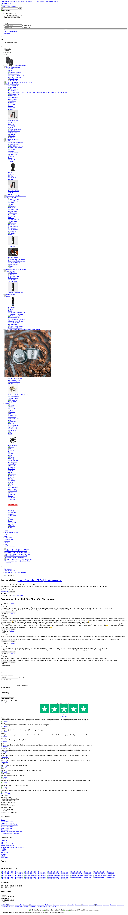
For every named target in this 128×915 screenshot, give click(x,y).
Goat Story (11, 469)
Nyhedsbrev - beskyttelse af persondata (12, 847)
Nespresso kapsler (13, 383)
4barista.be (70, 905)
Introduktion (8, 569)
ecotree (10, 448)
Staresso (10, 496)
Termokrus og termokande (16, 314)
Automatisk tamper (13, 201)
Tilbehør (13, 294)
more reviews (64, 716)
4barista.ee (113, 905)
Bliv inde (10, 17)
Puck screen (11, 214)
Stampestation (12, 228)
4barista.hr (12, 643)
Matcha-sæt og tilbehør (15, 328)
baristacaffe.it (33, 906)
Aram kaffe (11, 134)
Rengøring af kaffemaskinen (16, 261)
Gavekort (47, 1)
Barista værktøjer (21, 196)
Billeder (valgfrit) (6, 687)
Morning (10, 127)
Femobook (11, 179)
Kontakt (21, 1)
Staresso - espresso (13, 74)
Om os (3, 1)
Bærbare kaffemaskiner (21, 65)
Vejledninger (4, 857)
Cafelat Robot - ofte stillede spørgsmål (15, 551)
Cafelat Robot (12, 87)
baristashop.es (42, 906)
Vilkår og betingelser (7, 826)
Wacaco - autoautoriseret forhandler (11, 831)
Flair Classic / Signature (35, 92)
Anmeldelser (31, 1)
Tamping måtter (13, 221)
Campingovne (12, 80)
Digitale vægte (12, 211)
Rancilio (10, 109)
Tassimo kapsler (13, 398)
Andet (10, 268)
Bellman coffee (12, 96)
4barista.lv (99, 905)
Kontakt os (4, 840)
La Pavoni (11, 102)
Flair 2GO (56, 92)
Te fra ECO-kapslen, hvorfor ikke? (14, 557)
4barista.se (78, 905)
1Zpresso (11, 151)
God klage (4, 842)
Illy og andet (12, 401)
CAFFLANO (12, 430)
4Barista (10, 410)
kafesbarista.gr (15, 906)
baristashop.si (52, 906)
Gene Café (11, 465)
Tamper (10, 204)
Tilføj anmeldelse (6, 794)
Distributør (11, 208)
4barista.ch (120, 905)
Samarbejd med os (6, 828)
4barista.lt (106, 905)
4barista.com (48, 905)
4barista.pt (85, 905)
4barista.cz (12, 613)
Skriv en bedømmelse (7, 698)
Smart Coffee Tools (14, 131)
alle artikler (7, 562)
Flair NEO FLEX (47, 92)
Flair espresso (12, 90)
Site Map (3, 849)
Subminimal (11, 274)
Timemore (11, 161)
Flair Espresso (12, 462)
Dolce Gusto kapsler (14, 380)
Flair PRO (25, 92)
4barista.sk (4, 905)
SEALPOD (11, 492)
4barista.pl (33, 905)
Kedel (10, 311)
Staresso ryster (12, 281)
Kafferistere (11, 307)
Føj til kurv (12, 591)
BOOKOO (11, 423)
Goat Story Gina (13, 120)
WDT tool (11, 218)
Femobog (11, 459)
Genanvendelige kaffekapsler (31, 329)
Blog (26, 1)
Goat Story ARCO (13, 191)
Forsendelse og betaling (12, 1)
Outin (10, 70)
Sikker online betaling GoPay (9, 825)
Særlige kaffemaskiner (25, 82)
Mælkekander (12, 231)
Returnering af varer (7, 821)
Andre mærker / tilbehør (15, 292)
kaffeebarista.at (5, 906)
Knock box (11, 224)
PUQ (9, 486)
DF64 (10, 434)
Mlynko (10, 176)
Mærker (6, 403)
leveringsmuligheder (17, 595)
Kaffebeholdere (12, 324)
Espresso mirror (13, 257)
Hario (10, 194)
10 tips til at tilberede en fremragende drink (17, 554)
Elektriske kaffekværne (15, 147)
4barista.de (40, 905)
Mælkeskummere (21, 269)
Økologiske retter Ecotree (15, 321)
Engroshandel (40, 1)
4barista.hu (12, 631)
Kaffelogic (11, 524)
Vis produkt (4, 591)
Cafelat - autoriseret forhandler (10, 833)
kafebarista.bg (24, 906)
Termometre (11, 246)
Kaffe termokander (13, 317)
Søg (20, 8)
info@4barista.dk (6, 3)
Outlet (56, 1)
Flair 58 (10, 92)
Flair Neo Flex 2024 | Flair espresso (15, 572)
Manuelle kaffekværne (15, 144)
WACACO (11, 517)
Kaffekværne (18, 139)
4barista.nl (63, 905)
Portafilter (11, 235)
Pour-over (11, 124)
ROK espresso (12, 99)
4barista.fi (92, 905)
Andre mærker (12, 154)
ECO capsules (12, 445)
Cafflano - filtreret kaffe (15, 77)
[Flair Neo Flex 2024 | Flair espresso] (12, 872)
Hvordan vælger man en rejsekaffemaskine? (17, 561)
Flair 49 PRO (17, 92)
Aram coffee (12, 417)
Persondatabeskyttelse (7, 845)
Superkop (11, 137)
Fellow (10, 172)
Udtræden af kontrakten (8, 844)
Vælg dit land (8, 15)
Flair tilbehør (63, 92)
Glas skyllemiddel (13, 264)
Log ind (66, 29)
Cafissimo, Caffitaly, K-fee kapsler (18, 395)
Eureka (10, 158)
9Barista (10, 106)
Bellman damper (13, 278)
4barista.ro (12, 603)
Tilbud (52, 1)
